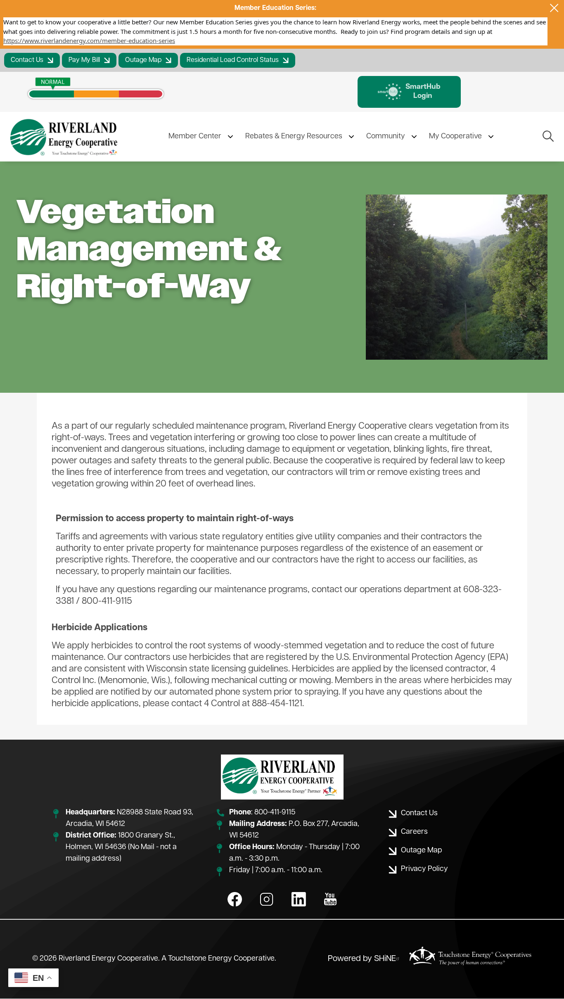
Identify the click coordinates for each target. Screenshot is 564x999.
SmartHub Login (409, 91)
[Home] (65, 136)
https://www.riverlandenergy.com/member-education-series (89, 40)
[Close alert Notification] (554, 8)
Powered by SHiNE (362, 959)
